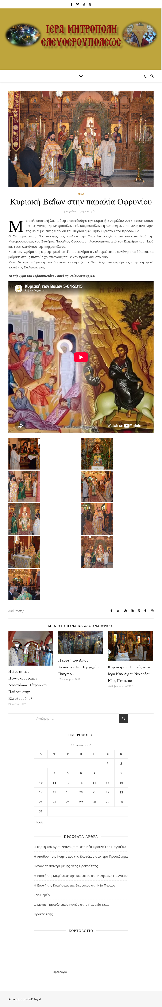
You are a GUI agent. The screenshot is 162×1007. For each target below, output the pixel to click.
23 (121, 792)
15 (107, 783)
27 (81, 802)
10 (41, 783)
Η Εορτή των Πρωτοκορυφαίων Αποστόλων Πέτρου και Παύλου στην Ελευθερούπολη (27, 685)
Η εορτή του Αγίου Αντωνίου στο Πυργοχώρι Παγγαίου (79, 667)
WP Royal (35, 999)
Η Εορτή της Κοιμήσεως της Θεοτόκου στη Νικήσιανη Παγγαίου (81, 875)
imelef (19, 611)
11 (54, 783)
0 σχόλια (92, 211)
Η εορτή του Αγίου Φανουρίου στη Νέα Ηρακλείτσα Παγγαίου (80, 847)
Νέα (81, 194)
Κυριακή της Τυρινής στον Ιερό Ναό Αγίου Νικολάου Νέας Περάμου (129, 673)
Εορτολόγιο (59, 972)
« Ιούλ (38, 822)
